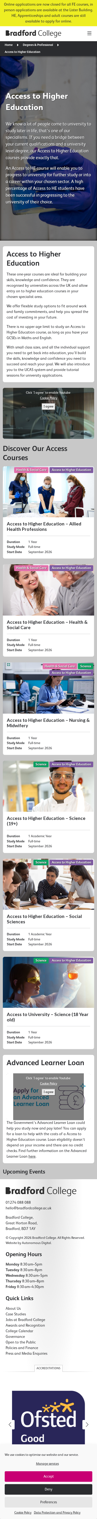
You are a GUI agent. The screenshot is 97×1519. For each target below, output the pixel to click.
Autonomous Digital (36, 1243)
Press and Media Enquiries (26, 1354)
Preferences (48, 1502)
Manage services (47, 1463)
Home (9, 45)
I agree (48, 406)
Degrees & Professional (38, 45)
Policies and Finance (22, 1348)
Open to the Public (21, 1342)
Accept (49, 1476)
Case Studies (16, 1314)
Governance (15, 1337)
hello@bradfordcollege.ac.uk (28, 1208)
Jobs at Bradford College (25, 1320)
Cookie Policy (23, 1512)
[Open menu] (89, 33)
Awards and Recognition (25, 1326)
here (32, 1157)
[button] (87, 1424)
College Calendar (19, 1331)
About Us (13, 1309)
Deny (48, 1489)
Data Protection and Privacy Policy (57, 1512)
